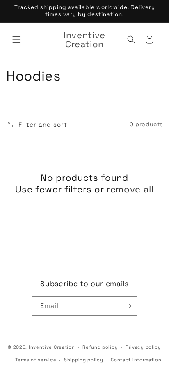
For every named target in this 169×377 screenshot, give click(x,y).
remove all (130, 189)
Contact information (136, 360)
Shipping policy (83, 360)
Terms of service (35, 360)
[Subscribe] (128, 306)
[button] (16, 39)
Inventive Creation (52, 347)
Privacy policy (143, 347)
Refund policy (100, 347)
